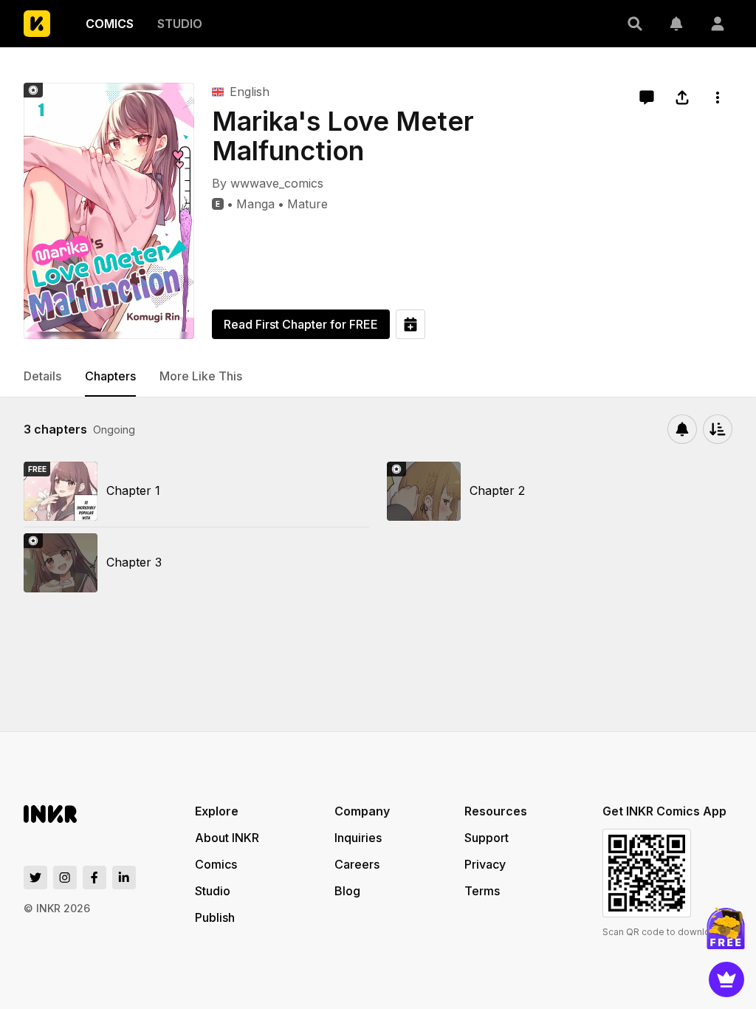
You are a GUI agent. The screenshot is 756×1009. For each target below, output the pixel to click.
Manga (255, 203)
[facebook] (94, 877)
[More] (717, 97)
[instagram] (65, 877)
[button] (635, 23)
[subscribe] (682, 429)
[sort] (717, 429)
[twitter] (35, 877)
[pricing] (726, 979)
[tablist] (378, 377)
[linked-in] (124, 877)
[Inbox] (676, 23)
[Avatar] (717, 23)
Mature (307, 203)
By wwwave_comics (267, 183)
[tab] (42, 377)
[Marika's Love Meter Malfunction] (109, 211)
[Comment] (647, 97)
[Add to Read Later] (410, 324)
